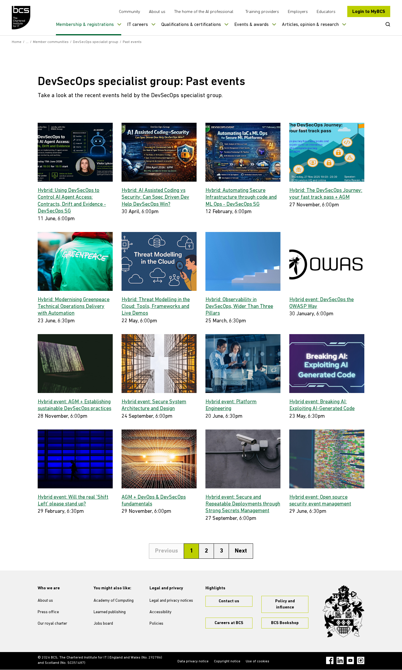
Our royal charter (52, 623)
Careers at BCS (229, 623)
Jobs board (103, 623)
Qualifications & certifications (191, 24)
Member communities (51, 42)
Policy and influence (285, 604)
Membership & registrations (85, 24)
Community (129, 12)
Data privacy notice (193, 661)
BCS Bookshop (285, 623)
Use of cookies (257, 661)
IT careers (137, 24)
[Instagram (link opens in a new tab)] (360, 660)
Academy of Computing (114, 600)
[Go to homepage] (21, 17)
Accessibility (160, 612)
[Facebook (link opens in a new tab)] (329, 660)
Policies (156, 623)
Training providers (262, 12)
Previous (166, 551)
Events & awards (251, 24)
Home (16, 42)
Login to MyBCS (368, 11)
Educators (326, 12)
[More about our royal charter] (343, 611)
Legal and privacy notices (171, 600)
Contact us (229, 601)
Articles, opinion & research (310, 24)
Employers (298, 12)
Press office (48, 612)
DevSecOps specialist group (95, 42)
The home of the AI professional (203, 12)
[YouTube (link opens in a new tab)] (350, 660)
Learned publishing (110, 612)
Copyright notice (227, 661)
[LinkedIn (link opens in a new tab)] (340, 660)
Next (241, 551)
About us (157, 12)
